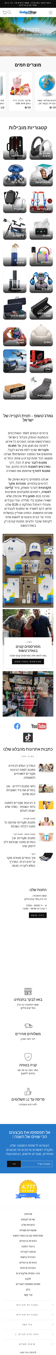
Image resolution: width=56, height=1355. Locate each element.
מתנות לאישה (29, 834)
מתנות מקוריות (29, 818)
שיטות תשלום (27, 1344)
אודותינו (28, 1214)
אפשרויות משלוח (27, 1230)
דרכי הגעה (37, 915)
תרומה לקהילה (28, 1251)
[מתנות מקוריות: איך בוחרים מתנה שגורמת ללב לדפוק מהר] (46, 837)
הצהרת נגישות (28, 1257)
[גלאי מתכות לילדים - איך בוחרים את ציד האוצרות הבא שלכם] (46, 788)
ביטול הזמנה (28, 1246)
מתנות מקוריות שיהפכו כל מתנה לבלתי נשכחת (19, 824)
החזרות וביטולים (28, 1241)
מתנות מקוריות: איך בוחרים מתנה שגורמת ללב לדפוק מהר (19, 842)
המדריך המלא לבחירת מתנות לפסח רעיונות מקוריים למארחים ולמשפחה (22, 771)
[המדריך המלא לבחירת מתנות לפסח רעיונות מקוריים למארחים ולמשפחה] (46, 768)
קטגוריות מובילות (27, 1305)
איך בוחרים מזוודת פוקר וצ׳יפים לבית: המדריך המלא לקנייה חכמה (21, 862)
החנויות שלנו (28, 1224)
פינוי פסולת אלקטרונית (28, 1273)
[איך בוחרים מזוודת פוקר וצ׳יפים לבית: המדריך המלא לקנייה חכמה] (46, 857)
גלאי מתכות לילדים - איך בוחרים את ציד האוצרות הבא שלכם (20, 790)
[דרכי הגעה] (28, 694)
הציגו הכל (28, 756)
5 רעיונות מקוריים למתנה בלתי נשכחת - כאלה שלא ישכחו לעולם (20, 807)
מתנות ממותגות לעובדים (28, 1284)
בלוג (28, 1289)
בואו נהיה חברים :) (27, 1334)
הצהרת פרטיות (28, 1268)
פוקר (33, 854)
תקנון (28, 1278)
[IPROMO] (28, 571)
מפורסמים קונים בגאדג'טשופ (28, 1235)
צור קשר (28, 1295)
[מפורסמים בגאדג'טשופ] (28, 639)
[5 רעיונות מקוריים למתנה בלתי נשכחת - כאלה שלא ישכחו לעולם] (46, 805)
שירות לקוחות (28, 1219)
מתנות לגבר (18, 834)
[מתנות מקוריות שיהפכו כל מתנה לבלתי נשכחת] (46, 821)
